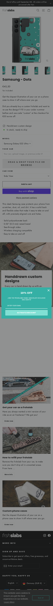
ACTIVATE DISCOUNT (26, 312)
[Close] (49, 290)
